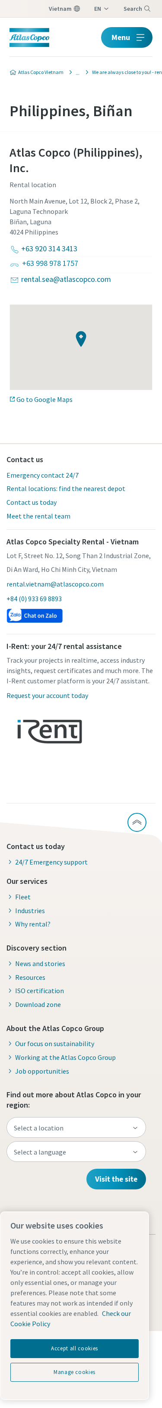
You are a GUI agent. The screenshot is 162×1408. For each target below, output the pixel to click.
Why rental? (33, 924)
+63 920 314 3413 (49, 248)
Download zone (38, 1004)
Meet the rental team (38, 516)
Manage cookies (74, 1372)
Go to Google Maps (44, 399)
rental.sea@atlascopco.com (66, 279)
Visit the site (116, 1179)
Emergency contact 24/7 (42, 475)
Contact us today (31, 502)
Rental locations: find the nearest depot (65, 488)
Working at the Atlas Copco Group (65, 1057)
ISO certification (39, 990)
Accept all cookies (74, 1348)
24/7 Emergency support (51, 862)
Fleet (23, 896)
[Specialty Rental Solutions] (75, 72)
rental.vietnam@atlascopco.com (55, 584)
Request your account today (47, 695)
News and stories (40, 963)
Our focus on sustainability (54, 1043)
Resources (30, 977)
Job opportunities (42, 1071)
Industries (30, 910)
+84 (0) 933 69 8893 (34, 598)
